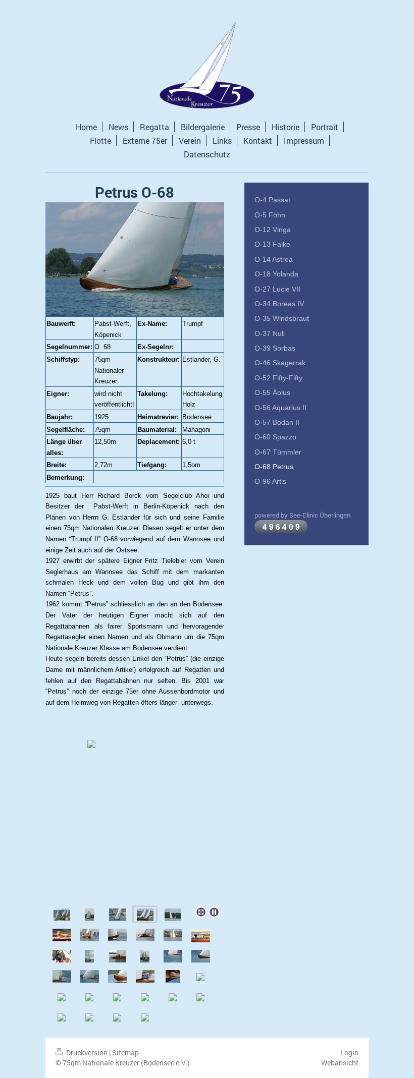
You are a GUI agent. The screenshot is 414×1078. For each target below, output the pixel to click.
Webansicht (339, 1062)
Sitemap (125, 1052)
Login (349, 1052)
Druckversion (87, 1052)
